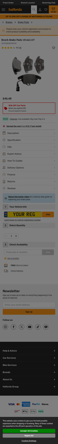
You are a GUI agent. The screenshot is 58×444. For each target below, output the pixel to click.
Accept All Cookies (29, 431)
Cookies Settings (29, 441)
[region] (29, 430)
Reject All (29, 435)
